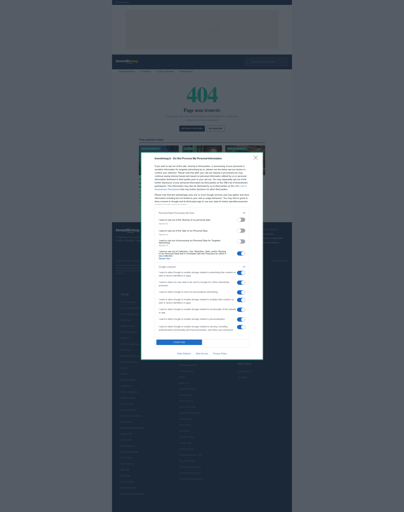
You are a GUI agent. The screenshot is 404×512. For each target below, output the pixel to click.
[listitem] (202, 212)
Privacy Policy (220, 353)
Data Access (202, 353)
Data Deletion (184, 353)
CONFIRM (179, 342)
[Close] (257, 159)
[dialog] (202, 256)
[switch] (241, 220)
